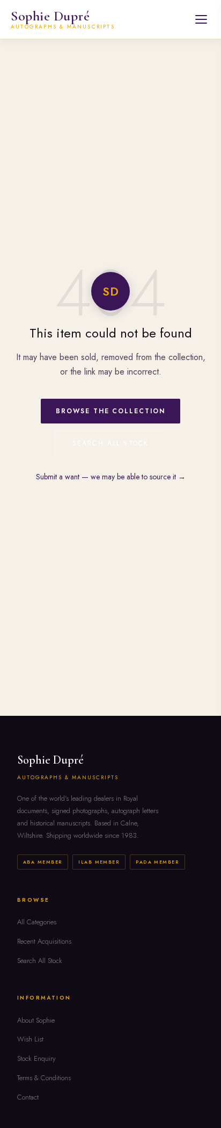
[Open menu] (201, 19)
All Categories (36, 922)
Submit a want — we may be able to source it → (111, 476)
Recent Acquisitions (44, 941)
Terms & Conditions (44, 1078)
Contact (28, 1097)
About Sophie (36, 1020)
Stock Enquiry (36, 1058)
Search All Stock (110, 443)
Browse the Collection (110, 411)
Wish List (30, 1039)
